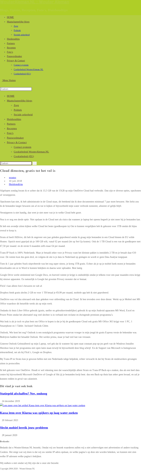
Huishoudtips (14, 119)
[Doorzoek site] (1, 84)
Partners (11, 123)
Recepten (12, 128)
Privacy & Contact (17, 142)
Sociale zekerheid (23, 114)
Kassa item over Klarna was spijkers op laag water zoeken (39, 412)
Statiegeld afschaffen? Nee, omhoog (23, 393)
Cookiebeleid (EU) (24, 156)
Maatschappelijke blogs (19, 100)
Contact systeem (22, 147)
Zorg (16, 105)
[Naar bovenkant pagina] (1, 472)
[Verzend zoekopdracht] (34, 163)
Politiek (18, 110)
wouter (12, 177)
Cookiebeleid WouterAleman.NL (31, 151)
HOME (10, 96)
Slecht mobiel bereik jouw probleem (24, 427)
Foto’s (10, 133)
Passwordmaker (15, 137)
